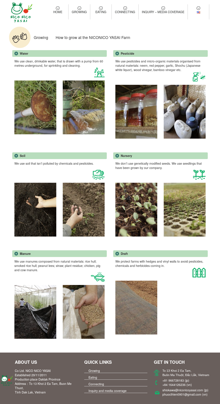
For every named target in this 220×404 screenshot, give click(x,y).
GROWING (79, 12)
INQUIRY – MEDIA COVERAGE (163, 12)
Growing (94, 370)
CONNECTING (125, 12)
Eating (93, 377)
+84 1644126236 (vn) (177, 384)
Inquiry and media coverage (108, 391)
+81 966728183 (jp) (175, 380)
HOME (57, 12)
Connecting (96, 384)
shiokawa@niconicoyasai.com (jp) (185, 390)
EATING (100, 12)
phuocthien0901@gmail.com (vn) (185, 394)
